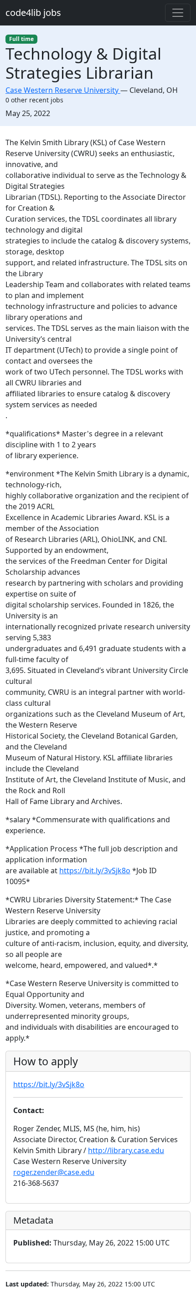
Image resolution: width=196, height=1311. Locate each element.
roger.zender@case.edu (53, 1172)
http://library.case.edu (126, 1150)
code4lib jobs (33, 12)
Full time (21, 39)
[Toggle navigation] (178, 13)
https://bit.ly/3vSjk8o (94, 871)
